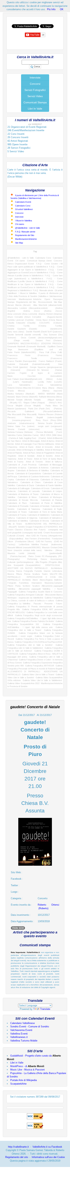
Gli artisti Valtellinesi (24, 209)
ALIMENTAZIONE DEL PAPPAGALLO (43, 524)
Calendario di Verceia (39, 521)
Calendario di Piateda (51, 500)
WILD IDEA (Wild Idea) (51, 435)
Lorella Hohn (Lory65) (50, 382)
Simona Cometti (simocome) (23, 429)
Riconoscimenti (45, 302)
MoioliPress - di (27, 1066)
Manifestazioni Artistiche (26, 239)
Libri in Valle (16, 1062)
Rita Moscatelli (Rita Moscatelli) (22, 414)
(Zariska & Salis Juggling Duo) (21, 438)
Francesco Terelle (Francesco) (34, 358)
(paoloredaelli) (52, 553)
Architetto (26, 580)
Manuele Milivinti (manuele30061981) (24, 547)
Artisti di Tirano (25, 459)
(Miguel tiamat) (53, 400)
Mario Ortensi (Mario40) (27, 397)
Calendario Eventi (23, 202)
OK (61, 9)
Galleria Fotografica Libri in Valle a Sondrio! (29, 645)
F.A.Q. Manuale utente (25, 232)
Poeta (18, 586)
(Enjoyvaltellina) (15, 538)
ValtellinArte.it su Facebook (47, 1146)
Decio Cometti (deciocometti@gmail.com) (41, 337)
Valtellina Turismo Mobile (23, 1040)
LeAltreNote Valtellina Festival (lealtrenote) (40, 544)
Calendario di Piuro (17, 503)
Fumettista (24, 583)
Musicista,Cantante (53, 583)
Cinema (10, 571)
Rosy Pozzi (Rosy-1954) (49, 420)
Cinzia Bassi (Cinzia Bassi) (49, 320)
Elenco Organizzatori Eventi (20, 264)
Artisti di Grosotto (44, 447)
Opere (47, 299)
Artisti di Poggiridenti (45, 453)
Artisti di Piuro (29, 453)
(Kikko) (48, 379)
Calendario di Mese (27, 497)
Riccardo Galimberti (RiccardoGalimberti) (34, 411)
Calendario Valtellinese (22, 1023)
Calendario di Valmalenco (50, 518)
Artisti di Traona (15, 462)
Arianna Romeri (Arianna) (50, 314)
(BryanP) (12, 527)
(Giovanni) (13, 370)
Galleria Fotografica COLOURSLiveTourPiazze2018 (38, 642)
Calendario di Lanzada (28, 491)
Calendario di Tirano (17, 512)
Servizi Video (35, 96)
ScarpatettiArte (18, 1083)
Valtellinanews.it (19, 1037)
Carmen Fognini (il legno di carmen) (34, 373)
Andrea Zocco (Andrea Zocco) (42, 311)
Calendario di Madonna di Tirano (22, 494)
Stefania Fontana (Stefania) (20, 432)
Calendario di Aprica (16, 468)
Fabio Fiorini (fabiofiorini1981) (21, 352)
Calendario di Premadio (18, 506)
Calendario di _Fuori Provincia (21, 465)
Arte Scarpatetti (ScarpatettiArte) (24, 565)
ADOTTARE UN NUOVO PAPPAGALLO (27, 568)
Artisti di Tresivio (34, 462)
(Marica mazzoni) (48, 391)
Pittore (10, 586)
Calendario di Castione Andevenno (33, 476)
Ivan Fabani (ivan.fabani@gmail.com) (24, 379)
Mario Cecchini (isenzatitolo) (34, 376)
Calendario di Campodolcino (28, 473)
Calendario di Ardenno (38, 468)
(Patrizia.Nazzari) (16, 556)
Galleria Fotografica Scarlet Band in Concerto (40, 592)
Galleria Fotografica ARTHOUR (39, 666)
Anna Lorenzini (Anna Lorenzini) (22, 314)
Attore (35, 580)
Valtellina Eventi (19, 1033)
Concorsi (35, 83)
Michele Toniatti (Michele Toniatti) (24, 400)
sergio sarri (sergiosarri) (50, 426)
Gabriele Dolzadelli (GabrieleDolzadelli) (28, 364)
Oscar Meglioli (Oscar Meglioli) (24, 405)
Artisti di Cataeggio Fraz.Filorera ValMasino (34, 444)
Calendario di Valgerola (27, 518)
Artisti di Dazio (26, 447)
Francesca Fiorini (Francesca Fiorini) (34, 355)
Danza (19, 571)
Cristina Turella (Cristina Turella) (34, 326)
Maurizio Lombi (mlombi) (21, 553)
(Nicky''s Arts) (54, 402)
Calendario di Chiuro (31, 482)
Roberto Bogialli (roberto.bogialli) (43, 417)
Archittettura (56, 568)
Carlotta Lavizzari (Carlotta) (20, 320)
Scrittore (26, 586)
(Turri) (58, 432)
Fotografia (28, 571)
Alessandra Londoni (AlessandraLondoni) (27, 308)
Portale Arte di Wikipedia (23, 1080)
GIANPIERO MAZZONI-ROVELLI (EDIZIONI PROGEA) (34, 343)
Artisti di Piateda (14, 453)
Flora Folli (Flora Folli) (50, 352)
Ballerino (58, 580)
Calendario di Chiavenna (27, 479)
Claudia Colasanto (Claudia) (21, 323)
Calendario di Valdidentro (38, 515)
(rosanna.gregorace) (19, 420)
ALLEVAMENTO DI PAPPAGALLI (23, 671)
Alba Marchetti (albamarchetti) (47, 305)
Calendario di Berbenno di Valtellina (32, 470)
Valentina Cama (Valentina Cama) (23, 435)
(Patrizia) (57, 408)
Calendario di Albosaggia (50, 465)
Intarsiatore (37, 583)
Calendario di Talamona (28, 509)
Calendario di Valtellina (17, 521)
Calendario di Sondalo (39, 506)
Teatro (45, 574)
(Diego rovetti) (18, 340)
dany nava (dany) (15, 331)
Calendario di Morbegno (50, 497)
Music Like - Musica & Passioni (27, 1069)
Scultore (36, 586)
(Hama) (57, 370)
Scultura (36, 574)
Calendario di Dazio (25, 485)
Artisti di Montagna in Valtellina (30, 450)
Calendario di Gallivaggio (18, 488)
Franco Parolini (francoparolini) (21, 361)
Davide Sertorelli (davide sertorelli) (24, 334)
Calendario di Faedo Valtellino (48, 485)
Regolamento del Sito (24, 235)
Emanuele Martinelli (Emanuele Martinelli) (26, 346)
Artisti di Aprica (47, 441)
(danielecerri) (52, 329)
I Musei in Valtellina (23, 220)
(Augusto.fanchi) (53, 317)
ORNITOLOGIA (52, 565)
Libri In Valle (35, 108)
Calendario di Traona (16, 515)
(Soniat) (54, 429)
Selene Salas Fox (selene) (21, 426)
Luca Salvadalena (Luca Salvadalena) (34, 385)
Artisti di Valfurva (53, 462)
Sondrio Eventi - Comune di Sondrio (29, 1026)
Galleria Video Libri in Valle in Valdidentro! (42, 680)
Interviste (35, 77)
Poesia (27, 574)
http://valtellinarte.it (18, 1146)
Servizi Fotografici (35, 89)
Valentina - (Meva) (53, 550)
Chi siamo (19, 224)
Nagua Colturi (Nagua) (34, 402)
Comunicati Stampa (35, 102)
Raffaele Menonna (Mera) (50, 397)
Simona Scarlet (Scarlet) (50, 423)
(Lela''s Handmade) (19, 382)
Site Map (19, 243)
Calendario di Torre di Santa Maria (45, 512)
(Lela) (58, 379)
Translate (45, 1009)
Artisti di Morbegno (53, 450)
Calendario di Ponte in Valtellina (46, 503)
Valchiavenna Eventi (21, 1030)
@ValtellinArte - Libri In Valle (27, 228)
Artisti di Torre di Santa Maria (48, 459)
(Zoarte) (41, 438)
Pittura (19, 574)
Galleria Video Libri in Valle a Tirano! (38, 674)
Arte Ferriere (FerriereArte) (37, 538)
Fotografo (11, 583)
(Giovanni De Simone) (36, 370)
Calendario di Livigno (52, 491)
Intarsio (47, 571)
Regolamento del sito (16, 1157)
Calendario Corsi (22, 206)
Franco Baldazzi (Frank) (50, 361)
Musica (10, 574)
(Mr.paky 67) (14, 402)
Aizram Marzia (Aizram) (19, 305)
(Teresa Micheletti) (43, 432)
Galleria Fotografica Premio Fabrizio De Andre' (33, 621)
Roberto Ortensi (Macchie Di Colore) (24, 388)
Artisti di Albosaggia (31, 441)
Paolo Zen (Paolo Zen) (39, 408)
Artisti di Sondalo (26, 456)
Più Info (51, 9)
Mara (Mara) (48, 388)
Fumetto (38, 571)
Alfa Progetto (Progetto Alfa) (48, 562)
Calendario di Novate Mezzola (22, 500)
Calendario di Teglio (52, 509)
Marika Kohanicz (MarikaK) (21, 394)
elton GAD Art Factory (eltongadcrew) (44, 535)
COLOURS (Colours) (50, 323)
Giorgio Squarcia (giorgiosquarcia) (46, 367)
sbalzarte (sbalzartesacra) (20, 423)
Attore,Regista (46, 580)
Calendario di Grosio (40, 488)
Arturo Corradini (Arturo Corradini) (24, 317)
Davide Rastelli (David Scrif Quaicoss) (44, 331)
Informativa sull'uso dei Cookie (48, 1157)
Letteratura (57, 571)
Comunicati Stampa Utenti (39, 261)
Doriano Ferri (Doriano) (49, 340)
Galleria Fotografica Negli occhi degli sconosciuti (38, 615)
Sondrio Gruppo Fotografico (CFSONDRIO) (38, 527)
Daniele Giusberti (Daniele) (22, 329)
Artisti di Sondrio (45, 456)
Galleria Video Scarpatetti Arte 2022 (23, 683)
